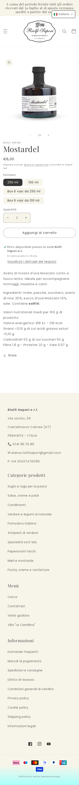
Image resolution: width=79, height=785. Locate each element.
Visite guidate (18, 615)
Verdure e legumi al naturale (30, 514)
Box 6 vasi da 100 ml (23, 200)
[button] (5, 31)
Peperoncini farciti (22, 551)
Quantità (9, 209)
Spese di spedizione (36, 164)
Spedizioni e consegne (25, 670)
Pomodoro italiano (22, 523)
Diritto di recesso (21, 680)
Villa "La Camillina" (21, 625)
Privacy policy (18, 698)
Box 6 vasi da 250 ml (24, 191)
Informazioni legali (22, 726)
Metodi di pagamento (25, 661)
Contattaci (16, 606)
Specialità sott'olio (22, 542)
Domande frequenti (23, 652)
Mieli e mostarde (21, 561)
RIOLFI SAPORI (33, 776)
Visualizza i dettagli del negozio (31, 262)
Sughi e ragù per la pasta (27, 486)
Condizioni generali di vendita (31, 689)
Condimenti (17, 505)
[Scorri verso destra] (48, 135)
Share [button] (12, 355)
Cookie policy (18, 708)
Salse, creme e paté (23, 496)
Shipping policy (19, 717)
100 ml (34, 182)
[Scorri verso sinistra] (30, 135)
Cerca (12, 597)
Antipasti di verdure (23, 533)
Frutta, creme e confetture (28, 570)
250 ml (12, 182)
